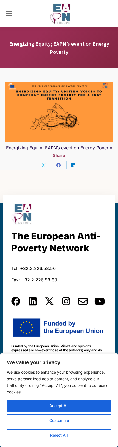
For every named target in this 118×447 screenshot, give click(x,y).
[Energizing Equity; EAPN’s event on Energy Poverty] (59, 112)
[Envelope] (83, 301)
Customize (59, 420)
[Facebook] (58, 165)
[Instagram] (66, 301)
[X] (43, 165)
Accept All (59, 405)
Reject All (59, 435)
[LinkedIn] (73, 165)
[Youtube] (99, 301)
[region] (59, 400)
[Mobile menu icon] (8, 13)
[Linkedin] (32, 301)
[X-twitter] (49, 301)
